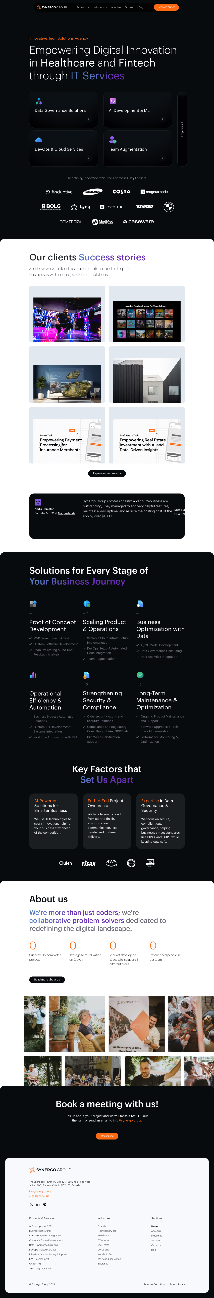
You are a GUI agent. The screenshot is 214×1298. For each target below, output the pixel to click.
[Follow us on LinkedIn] (39, 1205)
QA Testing (35, 1264)
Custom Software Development (46, 1240)
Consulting (103, 1250)
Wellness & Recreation (109, 1259)
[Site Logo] (52, 7)
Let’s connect (166, 7)
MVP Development (39, 1259)
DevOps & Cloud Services (42, 1250)
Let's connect (107, 1136)
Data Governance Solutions (43, 1245)
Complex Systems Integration (45, 1235)
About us (116, 7)
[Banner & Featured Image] (67, 320)
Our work (130, 7)
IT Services (103, 1240)
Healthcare (103, 1235)
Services (81, 7)
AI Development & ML (40, 1226)
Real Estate (103, 1245)
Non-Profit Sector (107, 1254)
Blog (141, 7)
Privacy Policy (177, 1284)
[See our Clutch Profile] (46, 1205)
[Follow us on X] (32, 1205)
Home (154, 1226)
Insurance (103, 1264)
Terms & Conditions (155, 1284)
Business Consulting (40, 1231)
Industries (98, 7)
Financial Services (107, 1231)
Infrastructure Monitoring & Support (48, 1254)
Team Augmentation (40, 1269)
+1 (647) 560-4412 (39, 1196)
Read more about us (47, 979)
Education (103, 1226)
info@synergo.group (40, 1191)
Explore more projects (107, 473)
